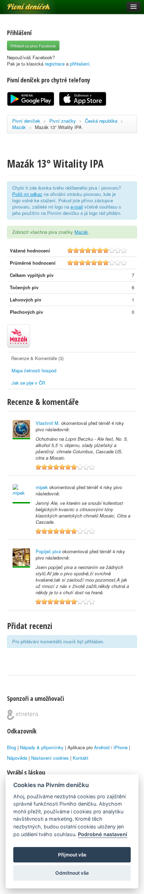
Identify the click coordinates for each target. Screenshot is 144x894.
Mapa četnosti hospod (34, 370)
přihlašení (79, 63)
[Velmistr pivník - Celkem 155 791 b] (21, 558)
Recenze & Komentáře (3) (37, 358)
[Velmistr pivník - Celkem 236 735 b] (21, 493)
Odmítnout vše (72, 873)
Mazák (19, 127)
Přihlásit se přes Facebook (33, 45)
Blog (11, 747)
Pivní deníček (21, 4)
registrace (55, 63)
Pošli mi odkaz (27, 194)
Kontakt (80, 757)
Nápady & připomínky (42, 747)
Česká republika (101, 120)
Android (101, 747)
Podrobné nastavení (102, 834)
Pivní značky (62, 120)
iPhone (121, 747)
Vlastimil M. (48, 423)
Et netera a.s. (22, 715)
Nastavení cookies (50, 757)
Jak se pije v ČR (28, 382)
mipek (42, 487)
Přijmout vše (72, 855)
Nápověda (17, 757)
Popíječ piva (48, 551)
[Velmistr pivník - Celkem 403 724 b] (21, 429)
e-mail (77, 206)
